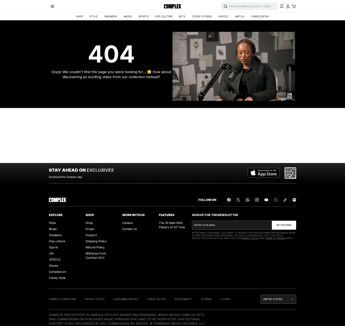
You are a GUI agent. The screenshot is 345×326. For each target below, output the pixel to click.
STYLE (93, 16)
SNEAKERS (110, 16)
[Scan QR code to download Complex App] (290, 173)
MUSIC (128, 16)
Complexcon (57, 272)
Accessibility (183, 299)
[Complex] (172, 6)
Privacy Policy (250, 238)
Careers (127, 223)
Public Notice (156, 299)
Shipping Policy (96, 241)
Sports (53, 247)
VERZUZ (223, 16)
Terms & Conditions (62, 299)
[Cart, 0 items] (294, 6)
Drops (90, 229)
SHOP (79, 16)
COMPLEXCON (260, 16)
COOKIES (225, 299)
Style (52, 223)
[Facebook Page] (229, 200)
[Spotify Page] (294, 200)
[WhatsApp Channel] (247, 200)
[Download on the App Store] (264, 173)
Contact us (129, 229)
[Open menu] (52, 6)
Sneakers (55, 235)
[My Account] (288, 6)
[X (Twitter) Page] (238, 200)
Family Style (57, 278)
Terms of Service (275, 238)
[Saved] (282, 6)
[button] (278, 299)
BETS (182, 16)
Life (51, 253)
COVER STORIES (202, 16)
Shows (53, 265)
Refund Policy (95, 247)
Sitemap (206, 299)
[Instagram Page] (257, 200)
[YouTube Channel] (266, 200)
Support (91, 235)
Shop (89, 223)
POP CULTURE (163, 16)
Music (53, 229)
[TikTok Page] (285, 200)
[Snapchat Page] (275, 200)
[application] (233, 66)
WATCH (239, 16)
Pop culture (57, 241)
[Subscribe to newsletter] (284, 225)
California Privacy (126, 299)
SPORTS (143, 16)
